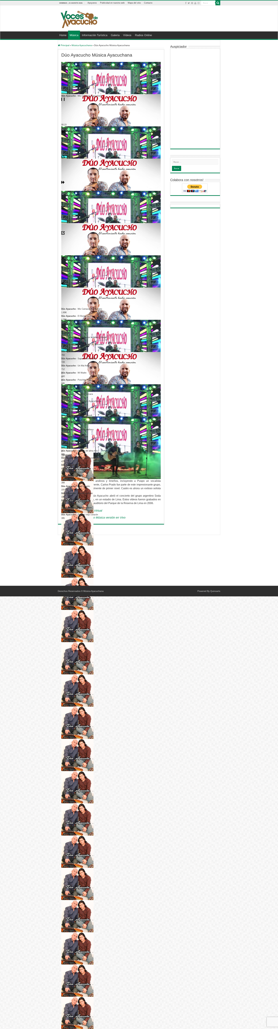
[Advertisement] (159, 16)
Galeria (115, 35)
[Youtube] (195, 3)
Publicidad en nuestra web (112, 3)
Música (74, 35)
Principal (64, 45)
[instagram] (198, 3)
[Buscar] (217, 2)
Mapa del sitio (134, 3)
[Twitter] (188, 3)
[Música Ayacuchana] (79, 19)
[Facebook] (186, 3)
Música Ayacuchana (82, 45)
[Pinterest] (192, 3)
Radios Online (143, 35)
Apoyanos (92, 3)
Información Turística (94, 35)
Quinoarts (215, 591)
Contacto (148, 3)
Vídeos (127, 35)
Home (62, 35)
